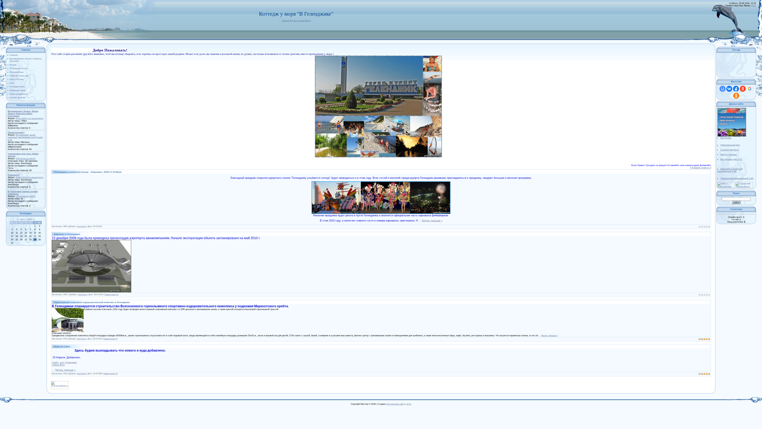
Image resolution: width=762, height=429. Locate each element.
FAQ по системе (728, 154)
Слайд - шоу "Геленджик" (64, 362)
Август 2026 (26, 219)
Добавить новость (701, 167)
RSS (754, 5)
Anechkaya (81, 226)
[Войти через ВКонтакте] (729, 89)
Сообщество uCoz (729, 150)
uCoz (408, 404)
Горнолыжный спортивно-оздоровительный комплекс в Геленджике (92, 302)
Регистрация (298, 20)
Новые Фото (58, 365)
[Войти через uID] (722, 89)
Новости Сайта (62, 346)
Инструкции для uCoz (731, 159)
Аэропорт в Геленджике (67, 234)
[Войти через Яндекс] (743, 89)
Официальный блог (730, 145)
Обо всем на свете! (26, 158)
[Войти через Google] (750, 89)
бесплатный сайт (395, 404)
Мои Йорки (725, 138)
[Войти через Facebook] (736, 89)
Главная (286, 20)
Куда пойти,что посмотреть (29, 118)
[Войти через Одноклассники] (736, 96)
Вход (308, 20)
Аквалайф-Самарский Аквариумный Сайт (730, 170)
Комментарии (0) (110, 339)
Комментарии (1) (111, 295)
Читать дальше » (432, 220)
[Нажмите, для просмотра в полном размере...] (378, 57)
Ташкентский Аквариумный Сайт (737, 178)
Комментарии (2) (110, 374)
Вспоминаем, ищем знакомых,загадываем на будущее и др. (25, 137)
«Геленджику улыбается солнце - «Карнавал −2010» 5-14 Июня (87, 172)
